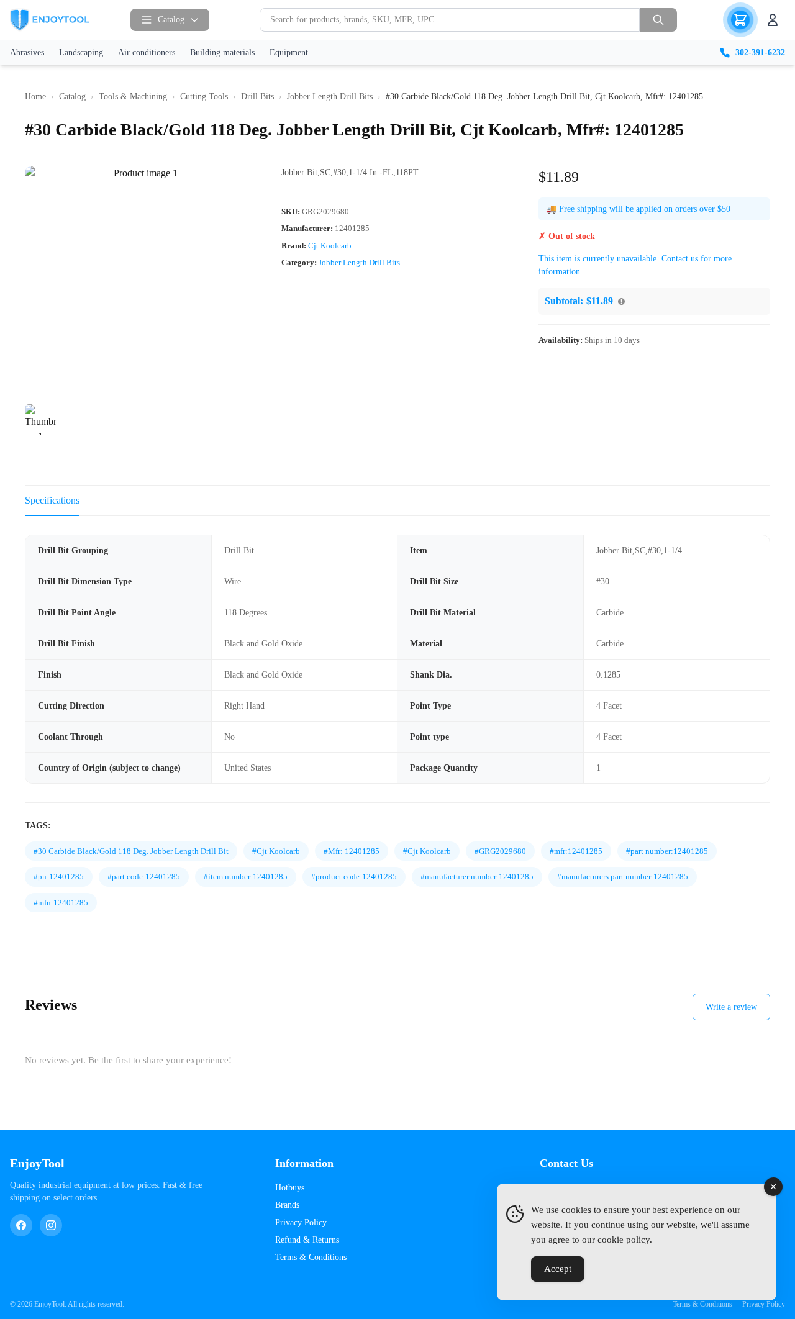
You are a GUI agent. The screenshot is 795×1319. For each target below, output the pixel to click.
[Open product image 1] (141, 281)
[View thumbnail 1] (40, 419)
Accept (557, 1269)
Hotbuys (289, 1187)
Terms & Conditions (311, 1257)
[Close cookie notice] (773, 1186)
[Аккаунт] (772, 19)
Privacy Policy (301, 1222)
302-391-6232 (760, 52)
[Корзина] (740, 19)
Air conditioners (146, 52)
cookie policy (623, 1239)
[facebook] (21, 1225)
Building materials (222, 52)
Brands (287, 1205)
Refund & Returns (307, 1239)
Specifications (52, 500)
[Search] (658, 20)
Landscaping (81, 52)
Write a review (731, 1007)
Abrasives (27, 52)
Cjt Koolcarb (330, 245)
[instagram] (51, 1225)
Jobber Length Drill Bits (359, 262)
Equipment (289, 52)
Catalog (171, 19)
